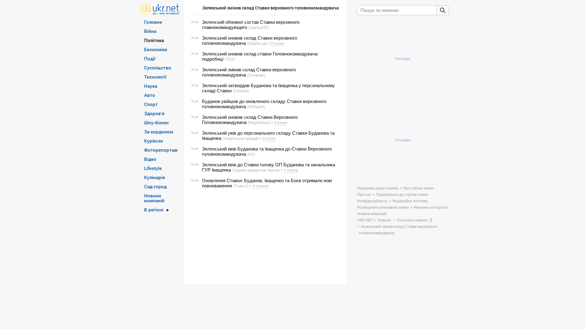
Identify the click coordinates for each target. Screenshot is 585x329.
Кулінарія (154, 177)
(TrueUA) (241, 186)
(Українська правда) (240, 138)
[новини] (159, 9)
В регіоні (153, 209)
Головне (153, 21)
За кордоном (158, 131)
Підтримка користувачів (377, 188)
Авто (149, 95)
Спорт (151, 104)
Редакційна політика (410, 201)
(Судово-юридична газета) (256, 170)
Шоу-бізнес (156, 122)
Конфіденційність (372, 201)
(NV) (251, 154)
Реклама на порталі (431, 207)
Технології (155, 76)
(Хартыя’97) (258, 27)
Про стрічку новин (418, 188)
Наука (150, 85)
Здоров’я (154, 113)
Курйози (153, 140)
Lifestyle (153, 168)
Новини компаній (154, 198)
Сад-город (155, 186)
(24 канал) (256, 75)
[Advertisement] (264, 236)
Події (149, 58)
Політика (154, 40)
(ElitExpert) (256, 106)
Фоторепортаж (161, 149)
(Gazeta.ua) (257, 43)
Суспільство (157, 67)
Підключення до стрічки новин (402, 195)
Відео (150, 159)
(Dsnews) (241, 91)
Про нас (364, 195)
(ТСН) (230, 59)
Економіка (155, 49)
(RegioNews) (259, 122)
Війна (150, 31)
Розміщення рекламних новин (383, 207)
